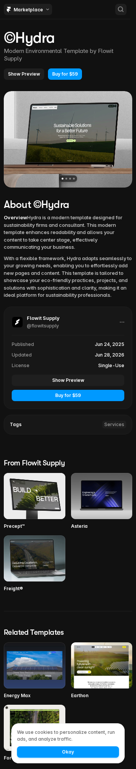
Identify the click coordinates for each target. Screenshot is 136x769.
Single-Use (111, 365)
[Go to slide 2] (66, 179)
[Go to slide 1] (62, 179)
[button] (24, 74)
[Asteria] (102, 501)
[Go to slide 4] (74, 179)
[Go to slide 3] (70, 179)
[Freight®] (34, 563)
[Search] (121, 9)
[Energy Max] (34, 670)
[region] (68, 139)
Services (114, 424)
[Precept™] (34, 501)
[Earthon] (102, 670)
